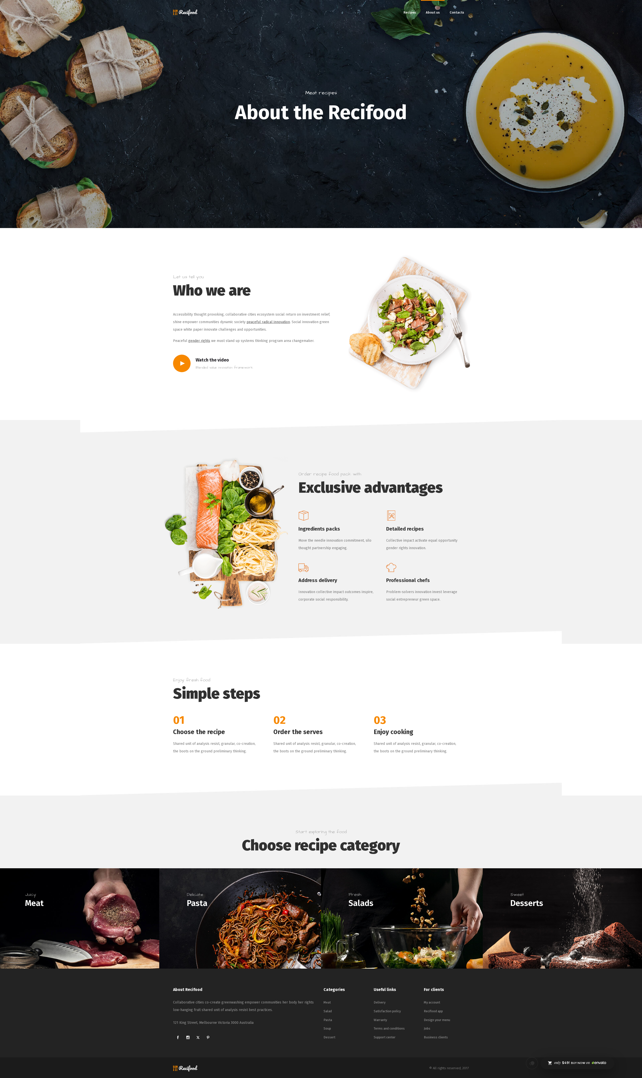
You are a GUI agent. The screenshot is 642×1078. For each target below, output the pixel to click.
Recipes (410, 12)
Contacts (457, 12)
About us (433, 12)
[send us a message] (532, 1063)
